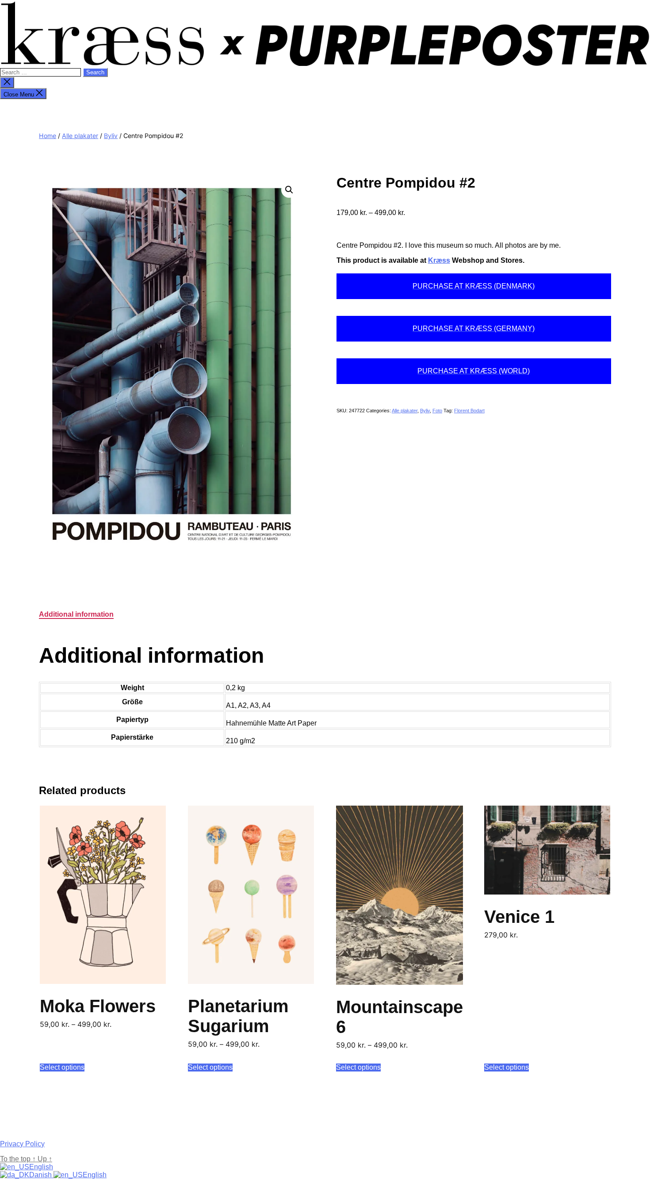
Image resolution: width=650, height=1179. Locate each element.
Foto (437, 410)
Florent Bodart (469, 410)
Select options (62, 1067)
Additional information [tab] (76, 614)
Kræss (439, 260)
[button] (289, 190)
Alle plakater (80, 135)
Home (47, 135)
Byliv (111, 135)
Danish (41, 1175)
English (41, 1167)
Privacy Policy (22, 1144)
